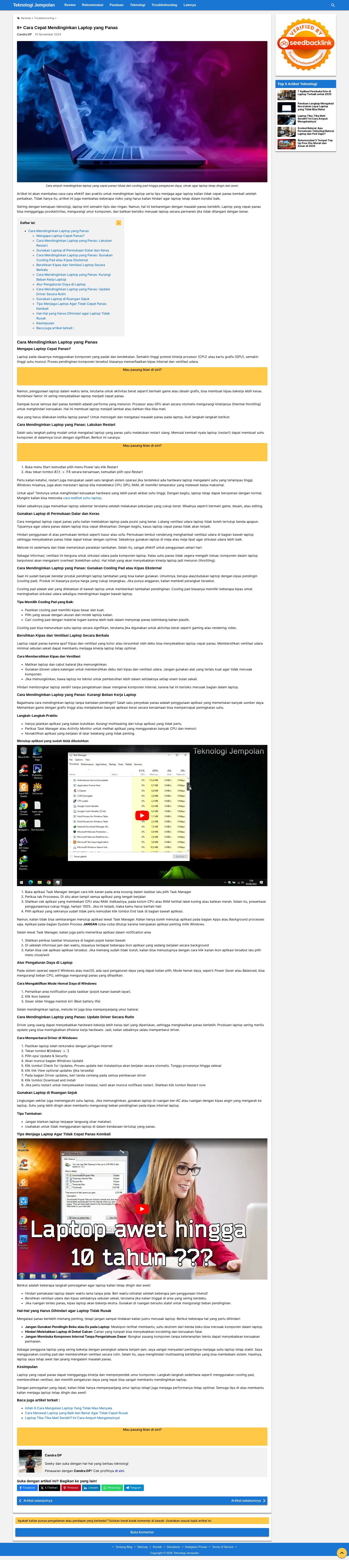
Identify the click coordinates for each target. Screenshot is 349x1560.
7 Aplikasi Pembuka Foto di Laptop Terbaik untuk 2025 (314, 93)
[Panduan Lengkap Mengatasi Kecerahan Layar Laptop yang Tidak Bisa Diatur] (287, 107)
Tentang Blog (124, 1546)
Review (70, 5)
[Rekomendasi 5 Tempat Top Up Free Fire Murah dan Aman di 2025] (287, 144)
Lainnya (190, 5)
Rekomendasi (92, 5)
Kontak (157, 1546)
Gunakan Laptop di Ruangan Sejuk (62, 299)
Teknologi (137, 5)
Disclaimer (173, 1546)
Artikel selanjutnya (37, 1500)
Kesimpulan (45, 323)
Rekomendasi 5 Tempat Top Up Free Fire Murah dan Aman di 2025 (315, 143)
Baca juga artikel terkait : (55, 328)
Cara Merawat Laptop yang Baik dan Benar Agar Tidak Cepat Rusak (76, 1413)
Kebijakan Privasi (196, 1546)
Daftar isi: (27, 223)
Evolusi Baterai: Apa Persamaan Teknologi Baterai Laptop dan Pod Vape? (316, 131)
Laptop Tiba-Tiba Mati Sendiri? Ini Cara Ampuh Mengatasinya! (72, 1418)
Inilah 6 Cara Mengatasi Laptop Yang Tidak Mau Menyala (68, 1408)
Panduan (117, 5)
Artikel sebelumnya (246, 1500)
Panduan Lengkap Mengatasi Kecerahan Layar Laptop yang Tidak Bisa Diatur (316, 106)
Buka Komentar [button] (142, 1532)
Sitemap (142, 1546)
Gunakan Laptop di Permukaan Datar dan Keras (72, 250)
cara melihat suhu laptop (82, 498)
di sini (119, 1471)
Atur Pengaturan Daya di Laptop (61, 284)
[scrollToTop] (342, 1553)
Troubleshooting (164, 5)
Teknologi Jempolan (34, 4)
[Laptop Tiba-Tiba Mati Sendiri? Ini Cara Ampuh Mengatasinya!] (287, 120)
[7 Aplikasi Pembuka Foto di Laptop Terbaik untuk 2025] (287, 95)
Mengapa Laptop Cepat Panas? (60, 236)
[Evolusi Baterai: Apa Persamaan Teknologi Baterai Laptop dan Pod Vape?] (287, 132)
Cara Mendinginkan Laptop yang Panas (58, 231)
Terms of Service (222, 1546)
